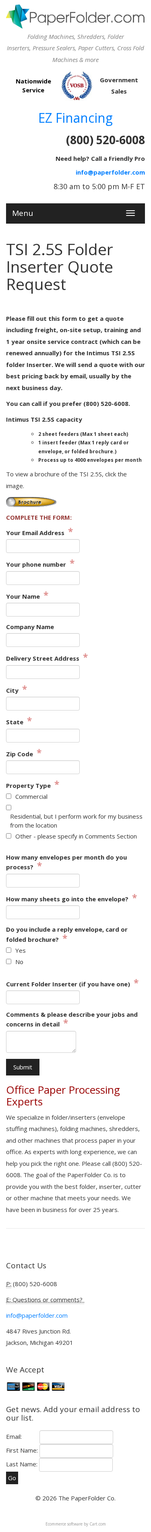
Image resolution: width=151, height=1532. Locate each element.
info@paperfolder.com (110, 172)
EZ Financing (75, 117)
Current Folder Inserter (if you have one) (72, 983)
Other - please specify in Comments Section (76, 836)
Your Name (27, 596)
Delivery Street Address (47, 658)
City (16, 690)
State (19, 721)
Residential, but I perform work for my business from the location (76, 820)
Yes (20, 950)
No (19, 962)
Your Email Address (39, 532)
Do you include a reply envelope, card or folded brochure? (67, 934)
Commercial (31, 796)
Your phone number (40, 564)
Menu (22, 211)
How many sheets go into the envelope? (71, 898)
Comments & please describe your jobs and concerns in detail (72, 1019)
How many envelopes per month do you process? (66, 862)
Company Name (30, 627)
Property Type (32, 785)
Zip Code (23, 753)
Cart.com (97, 1524)
